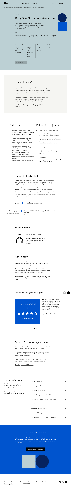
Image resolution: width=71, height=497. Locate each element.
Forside (5, 7)
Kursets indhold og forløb (27, 176)
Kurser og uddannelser (28, 7)
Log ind (61, 3)
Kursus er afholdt (21, 62)
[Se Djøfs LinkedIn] (66, 482)
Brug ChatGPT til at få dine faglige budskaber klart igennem (39, 211)
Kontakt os (34, 3)
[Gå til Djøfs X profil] (63, 482)
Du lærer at (15, 125)
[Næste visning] (68, 292)
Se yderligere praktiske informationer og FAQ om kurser (13, 392)
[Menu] (66, 3)
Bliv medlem (25, 3)
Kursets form (21, 256)
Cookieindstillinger (9, 482)
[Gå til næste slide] (58, 35)
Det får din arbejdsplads (48, 125)
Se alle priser (30, 55)
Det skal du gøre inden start (33, 203)
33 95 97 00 (45, 482)
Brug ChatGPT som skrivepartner (38, 7)
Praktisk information (13, 380)
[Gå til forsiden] (6, 3)
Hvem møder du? (23, 227)
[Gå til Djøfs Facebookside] (60, 482)
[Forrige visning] (64, 292)
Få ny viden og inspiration (35, 432)
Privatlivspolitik (8, 484)
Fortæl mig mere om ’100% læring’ (24, 365)
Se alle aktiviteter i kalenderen (35, 449)
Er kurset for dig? (23, 82)
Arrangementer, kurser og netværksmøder (15, 7)
